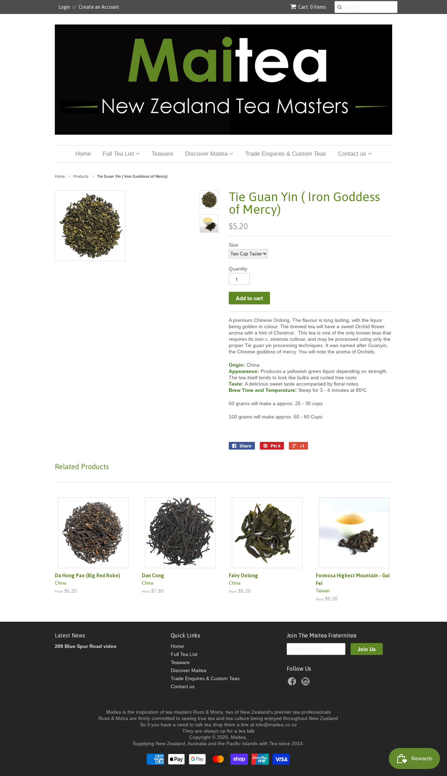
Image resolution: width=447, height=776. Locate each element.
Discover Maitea (207, 153)
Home (83, 153)
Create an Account (99, 7)
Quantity (238, 268)
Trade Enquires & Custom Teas (285, 153)
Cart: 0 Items (312, 7)
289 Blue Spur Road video (86, 646)
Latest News (70, 635)
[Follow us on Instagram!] (306, 683)
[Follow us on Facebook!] (293, 683)
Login (64, 7)
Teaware (162, 153)
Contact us (353, 153)
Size (233, 245)
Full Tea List (119, 153)
